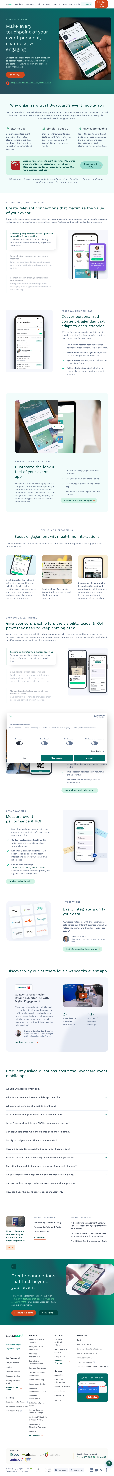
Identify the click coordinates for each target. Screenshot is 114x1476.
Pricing (57, 4)
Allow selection (57, 758)
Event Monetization (37, 1384)
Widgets (32, 1431)
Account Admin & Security (36, 1340)
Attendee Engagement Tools (47, 1227)
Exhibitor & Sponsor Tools (37, 1404)
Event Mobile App (36, 1380)
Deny (24, 758)
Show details (96, 751)
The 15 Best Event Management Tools (89, 1241)
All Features (34, 1436)
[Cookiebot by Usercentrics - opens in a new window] (95, 716)
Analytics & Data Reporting (36, 1348)
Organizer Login (13, 1348)
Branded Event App (37, 1368)
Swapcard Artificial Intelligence (59, 1342)
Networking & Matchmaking (47, 1222)
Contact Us (59, 1396)
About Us (58, 1375)
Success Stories (13, 1376)
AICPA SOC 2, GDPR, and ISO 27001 (28, 867)
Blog (79, 1340)
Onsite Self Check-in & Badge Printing (38, 1418)
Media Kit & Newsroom (87, 1353)
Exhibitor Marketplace (34, 1397)
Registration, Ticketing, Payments (37, 1425)
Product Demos (13, 1372)
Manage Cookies (48, 1470)
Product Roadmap (85, 1358)
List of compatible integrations (81, 949)
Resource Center (84, 1344)
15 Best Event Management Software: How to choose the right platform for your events (89, 1226)
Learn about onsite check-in (79, 790)
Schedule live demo (101, 4)
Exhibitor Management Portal (37, 1390)
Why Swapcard (12, 1363)
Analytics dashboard (20, 881)
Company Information (59, 1380)
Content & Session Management (37, 1373)
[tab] (31, 240)
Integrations (59, 1356)
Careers (57, 1400)
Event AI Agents (41, 1231)
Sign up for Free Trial (13, 1381)
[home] (9, 4)
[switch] (44, 743)
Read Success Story (25, 1042)
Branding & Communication (36, 1362)
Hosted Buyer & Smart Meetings (36, 1411)
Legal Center (60, 1391)
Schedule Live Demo (12, 1388)
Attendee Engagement (34, 1355)
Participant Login (13, 1344)
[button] (19, 4)
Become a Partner (62, 1387)
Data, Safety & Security (60, 1350)
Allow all (89, 758)
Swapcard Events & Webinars (89, 1349)
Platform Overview (58, 1362)
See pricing (14, 75)
